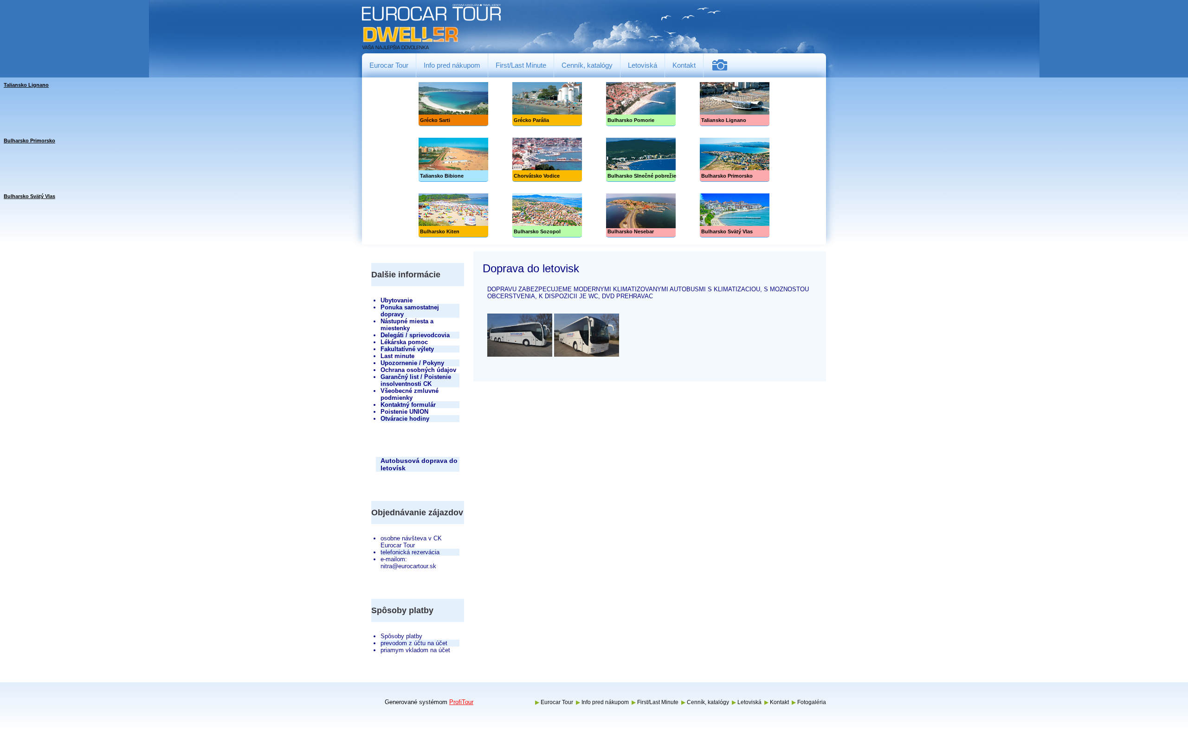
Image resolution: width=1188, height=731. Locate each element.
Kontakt (684, 65)
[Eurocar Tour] (431, 27)
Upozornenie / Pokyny (412, 362)
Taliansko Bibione (453, 160)
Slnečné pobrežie (641, 160)
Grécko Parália (547, 104)
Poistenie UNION (404, 411)
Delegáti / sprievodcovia (415, 335)
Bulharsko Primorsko (734, 160)
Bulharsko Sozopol (547, 215)
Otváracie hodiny (405, 418)
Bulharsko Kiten (453, 215)
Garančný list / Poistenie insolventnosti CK (416, 380)
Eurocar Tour (388, 65)
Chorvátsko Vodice (547, 160)
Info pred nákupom (452, 65)
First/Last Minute (521, 65)
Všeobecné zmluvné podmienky (410, 394)
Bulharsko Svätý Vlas (734, 215)
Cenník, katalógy (587, 65)
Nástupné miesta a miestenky (407, 325)
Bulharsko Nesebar (641, 215)
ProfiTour (461, 702)
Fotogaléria (723, 65)
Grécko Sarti (453, 104)
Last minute (397, 356)
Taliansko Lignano (734, 104)
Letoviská (642, 65)
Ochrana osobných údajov (418, 369)
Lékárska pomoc (404, 342)
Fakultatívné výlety (407, 349)
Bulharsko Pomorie (641, 104)
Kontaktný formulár (408, 404)
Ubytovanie (397, 300)
